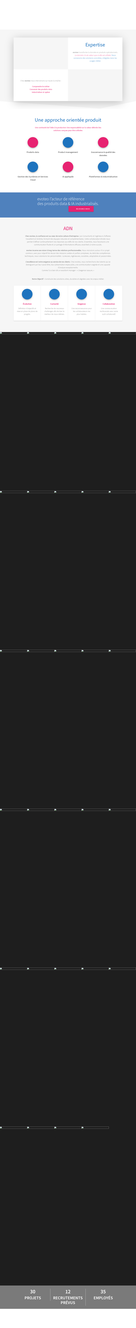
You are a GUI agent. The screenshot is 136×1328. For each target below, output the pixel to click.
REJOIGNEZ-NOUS (83, 209)
